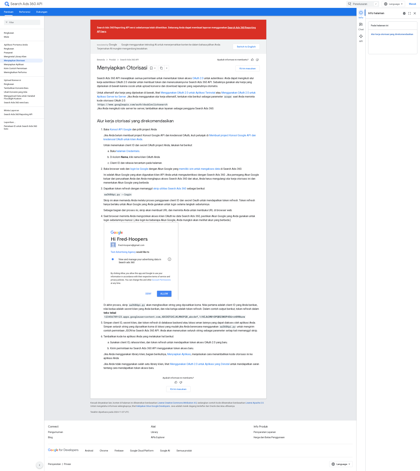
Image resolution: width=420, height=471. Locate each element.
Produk (112, 59)
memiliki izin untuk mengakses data (199, 168)
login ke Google (139, 168)
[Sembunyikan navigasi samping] (39, 465)
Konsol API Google (121, 129)
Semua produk (184, 450)
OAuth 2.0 (197, 78)
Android (89, 450)
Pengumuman (55, 432)
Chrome (104, 450)
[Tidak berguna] (257, 59)
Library (154, 432)
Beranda (101, 59)
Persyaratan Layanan (265, 432)
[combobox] (362, 4)
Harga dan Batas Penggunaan (269, 437)
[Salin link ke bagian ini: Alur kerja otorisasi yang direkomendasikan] (177, 121)
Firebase (119, 450)
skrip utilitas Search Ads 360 (169, 188)
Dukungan (41, 11)
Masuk (412, 4)
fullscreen (409, 13)
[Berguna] (252, 59)
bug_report (404, 13)
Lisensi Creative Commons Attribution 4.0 (177, 403)
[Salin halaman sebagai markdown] (162, 68)
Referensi (24, 11)
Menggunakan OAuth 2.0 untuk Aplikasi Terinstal (188, 92)
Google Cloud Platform (142, 450)
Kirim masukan (248, 68)
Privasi (67, 464)
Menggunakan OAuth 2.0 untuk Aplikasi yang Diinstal (200, 364)
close (415, 13)
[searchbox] (22, 22)
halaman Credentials (127, 151)
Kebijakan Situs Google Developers (153, 406)
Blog (50, 437)
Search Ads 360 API (26, 4)
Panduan (8, 11)
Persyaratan (54, 464)
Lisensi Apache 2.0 (254, 403)
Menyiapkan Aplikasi (179, 354)
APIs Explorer (158, 437)
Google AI (165, 450)
